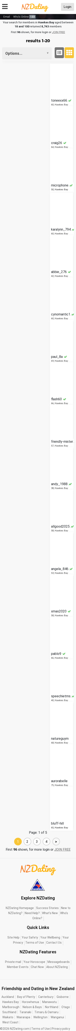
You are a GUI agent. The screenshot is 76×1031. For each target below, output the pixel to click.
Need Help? (32, 913)
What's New (50, 913)
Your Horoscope (34, 962)
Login (67, 7)
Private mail (13, 962)
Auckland (7, 997)
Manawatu (49, 1002)
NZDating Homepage (20, 908)
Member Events (17, 967)
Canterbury (45, 997)
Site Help (13, 937)
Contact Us (54, 942)
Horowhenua (30, 1002)
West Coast (10, 1022)
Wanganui (57, 1017)
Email (6, 16)
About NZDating (57, 967)
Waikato (7, 1017)
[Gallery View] (69, 52)
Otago (65, 1007)
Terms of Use (34, 942)
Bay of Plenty (26, 997)
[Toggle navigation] (5, 6)
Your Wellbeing (50, 937)
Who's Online (24, 16)
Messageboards (59, 962)
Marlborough (10, 1007)
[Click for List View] (59, 52)
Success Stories (47, 908)
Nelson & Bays (32, 1007)
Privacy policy (61, 1028)
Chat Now (37, 967)
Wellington (40, 1017)
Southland (9, 1012)
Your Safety (30, 937)
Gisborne (63, 997)
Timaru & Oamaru (46, 1012)
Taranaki (25, 1012)
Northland (51, 1007)
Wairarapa (23, 1017)
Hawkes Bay (10, 1002)
